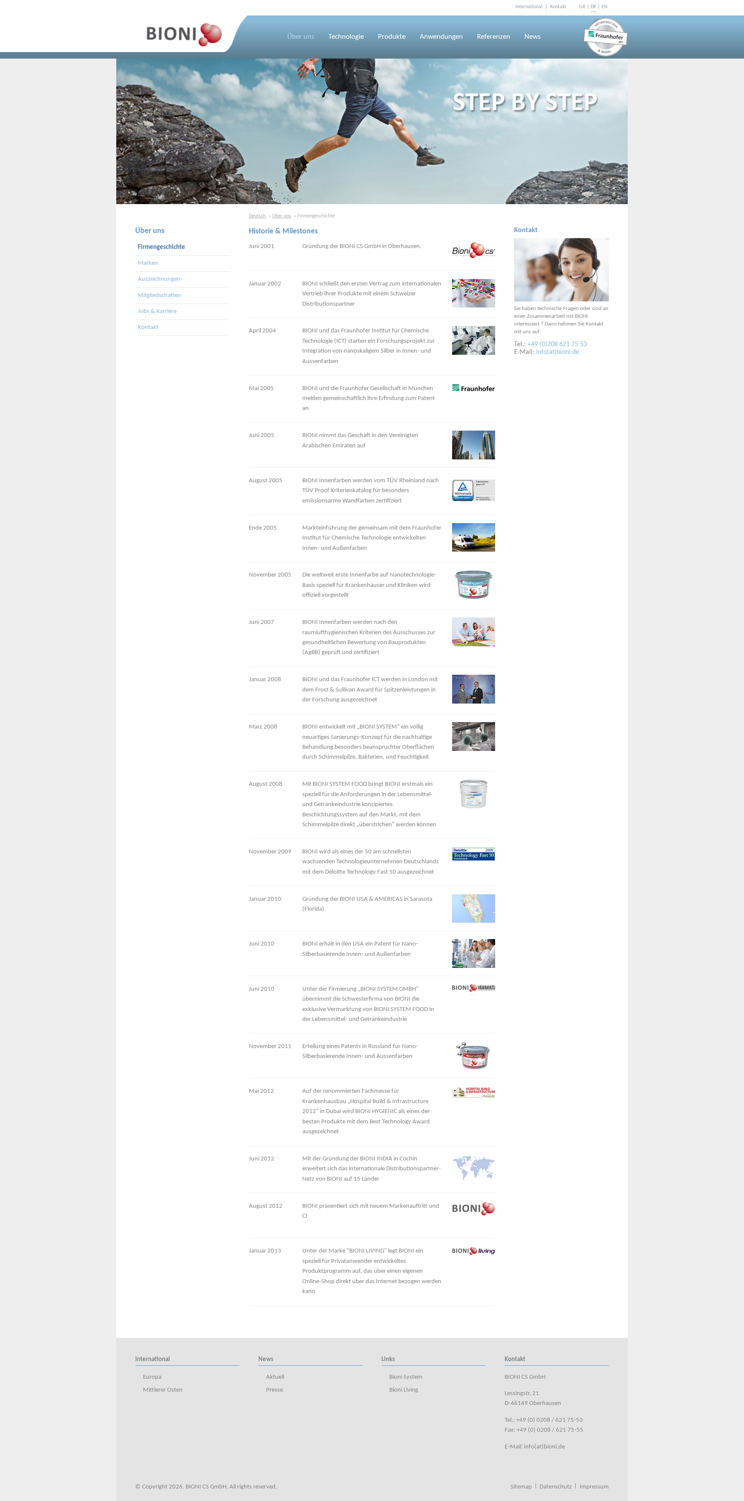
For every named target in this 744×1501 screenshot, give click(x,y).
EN (604, 6)
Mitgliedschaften (159, 295)
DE (593, 6)
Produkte (392, 37)
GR (582, 6)
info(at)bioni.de (557, 352)
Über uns (300, 37)
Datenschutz (555, 1487)
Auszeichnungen (159, 279)
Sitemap (521, 1487)
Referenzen (493, 37)
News (532, 37)
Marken (148, 263)
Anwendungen (441, 37)
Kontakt (148, 327)
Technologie (346, 37)
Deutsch (257, 216)
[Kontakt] (561, 269)
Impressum (594, 1487)
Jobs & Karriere (157, 311)
